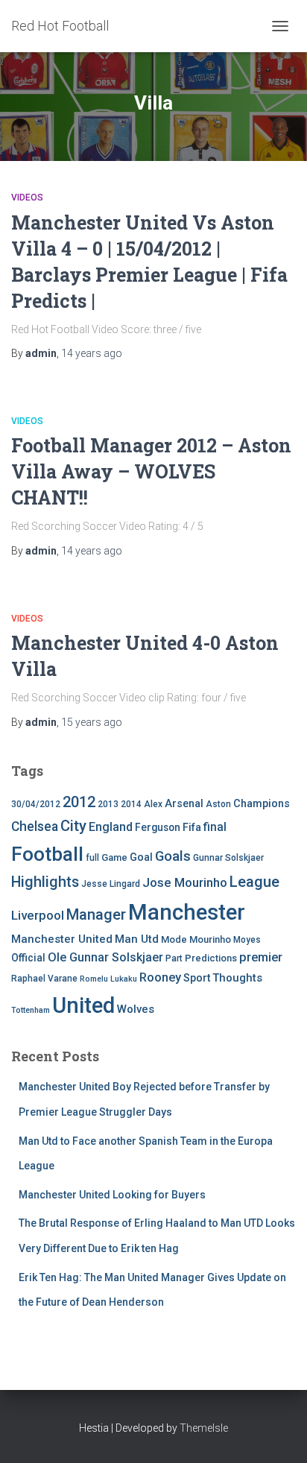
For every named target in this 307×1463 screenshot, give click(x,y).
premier (260, 957)
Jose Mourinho (184, 882)
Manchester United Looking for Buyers (112, 1195)
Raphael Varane (44, 978)
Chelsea (34, 826)
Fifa (192, 827)
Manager (96, 914)
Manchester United (62, 939)
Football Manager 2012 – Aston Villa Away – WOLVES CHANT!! (151, 471)
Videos (27, 197)
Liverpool (37, 915)
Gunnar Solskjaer (228, 858)
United (83, 1005)
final (215, 827)
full (92, 858)
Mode (174, 939)
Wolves (135, 1009)
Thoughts (237, 978)
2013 (108, 804)
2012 (79, 802)
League (254, 882)
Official (28, 958)
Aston (218, 804)
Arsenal (184, 803)
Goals (173, 856)
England (111, 827)
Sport (196, 978)
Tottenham (30, 1010)
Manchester (186, 912)
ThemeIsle (204, 1428)
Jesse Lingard (110, 884)
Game (114, 857)
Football (47, 854)
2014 (131, 804)
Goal (141, 857)
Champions (261, 803)
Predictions (211, 958)
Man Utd (137, 939)
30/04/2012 (35, 804)
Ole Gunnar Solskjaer (105, 957)
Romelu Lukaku (108, 979)
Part (174, 958)
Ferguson (157, 827)
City (73, 826)
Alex (153, 804)
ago (91, 353)
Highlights (45, 882)
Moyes (247, 940)
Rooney (160, 977)
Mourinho (210, 939)
